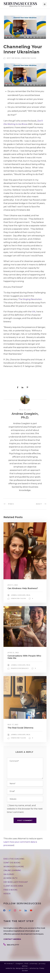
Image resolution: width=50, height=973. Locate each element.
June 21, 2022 (13, 653)
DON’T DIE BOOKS (11, 863)
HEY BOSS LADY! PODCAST (15, 882)
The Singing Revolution (30, 299)
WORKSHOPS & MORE (13, 866)
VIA (33, 311)
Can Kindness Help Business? (23, 588)
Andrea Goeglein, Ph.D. (25, 415)
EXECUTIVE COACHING (13, 859)
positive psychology (20, 668)
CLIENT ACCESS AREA (13, 886)
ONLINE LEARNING (12, 870)
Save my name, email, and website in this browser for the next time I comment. (25, 808)
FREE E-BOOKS (10, 890)
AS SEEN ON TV (10, 878)
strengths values (28, 58)
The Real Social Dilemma (20, 728)
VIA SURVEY (8, 874)
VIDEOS (6, 893)
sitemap (33, 963)
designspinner (22, 968)
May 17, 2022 (13, 725)
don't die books (13, 58)
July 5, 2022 (13, 585)
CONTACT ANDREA (12, 939)
